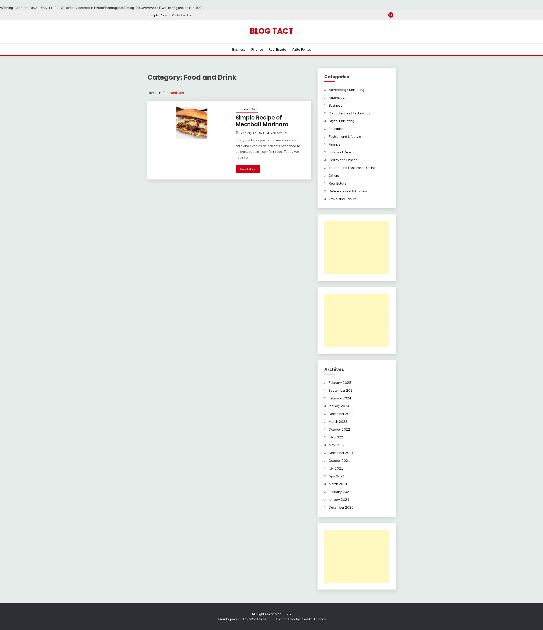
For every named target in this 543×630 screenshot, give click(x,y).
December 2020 (341, 507)
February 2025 (340, 382)
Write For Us (181, 15)
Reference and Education (348, 191)
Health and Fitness (343, 160)
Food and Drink (247, 109)
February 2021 (340, 492)
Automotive (337, 97)
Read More (248, 169)
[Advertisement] (356, 247)
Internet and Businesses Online (352, 167)
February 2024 (340, 398)
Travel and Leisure (342, 199)
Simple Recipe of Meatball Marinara (262, 121)
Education (336, 129)
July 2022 (336, 437)
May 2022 (337, 445)
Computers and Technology (349, 113)
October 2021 (339, 460)
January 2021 (339, 499)
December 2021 (341, 453)
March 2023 (338, 421)
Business (239, 49)
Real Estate (277, 49)
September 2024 (342, 390)
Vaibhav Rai (278, 133)
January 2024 (339, 406)
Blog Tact (271, 30)
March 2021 (338, 484)
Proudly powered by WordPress (242, 619)
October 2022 (339, 429)
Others (334, 175)
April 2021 (337, 476)
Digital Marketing (341, 121)
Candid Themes (314, 619)
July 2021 (336, 468)
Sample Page (157, 15)
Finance (257, 49)
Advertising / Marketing (346, 90)
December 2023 (341, 414)
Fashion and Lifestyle (345, 136)
